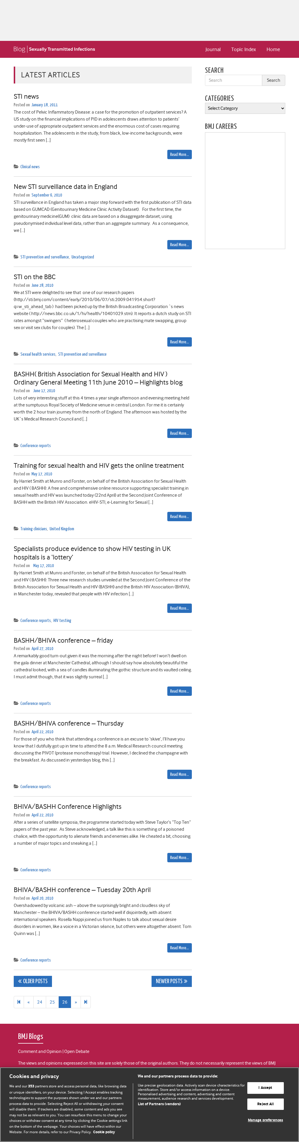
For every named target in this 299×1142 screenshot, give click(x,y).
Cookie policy (104, 1132)
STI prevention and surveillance (44, 257)
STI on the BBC (35, 277)
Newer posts (169, 981)
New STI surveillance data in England (65, 186)
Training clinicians (33, 529)
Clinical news (30, 167)
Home (273, 49)
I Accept (265, 1088)
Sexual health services (37, 354)
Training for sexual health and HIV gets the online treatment (99, 465)
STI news (26, 96)
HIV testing (62, 620)
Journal (213, 49)
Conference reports (35, 446)
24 (39, 1002)
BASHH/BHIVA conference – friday (63, 640)
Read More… (179, 154)
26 (64, 1002)
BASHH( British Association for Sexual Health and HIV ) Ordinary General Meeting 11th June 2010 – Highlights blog (98, 378)
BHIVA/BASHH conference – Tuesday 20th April (82, 890)
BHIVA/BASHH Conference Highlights (67, 806)
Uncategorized (83, 257)
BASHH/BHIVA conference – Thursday (69, 723)
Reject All (265, 1104)
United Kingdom (62, 529)
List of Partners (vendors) (159, 1104)
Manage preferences (265, 1120)
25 (52, 1002)
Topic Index (243, 49)
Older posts (35, 981)
